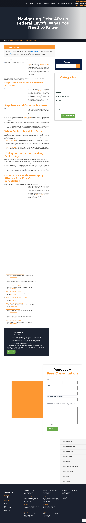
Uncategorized (59, 109)
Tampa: (63, 489)
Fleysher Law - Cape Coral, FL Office (14, 320)
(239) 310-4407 (27, 493)
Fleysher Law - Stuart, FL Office (13, 309)
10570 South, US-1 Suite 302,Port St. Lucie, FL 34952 (49, 506)
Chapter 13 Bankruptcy (11, 147)
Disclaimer (64, 498)
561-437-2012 (13, 288)
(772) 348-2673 (46, 516)
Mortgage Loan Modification (62, 96)
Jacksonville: (26, 504)
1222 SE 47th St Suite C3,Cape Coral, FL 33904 (29, 491)
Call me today (39, 194)
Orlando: (44, 489)
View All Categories (68, 115)
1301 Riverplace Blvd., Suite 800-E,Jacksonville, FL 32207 (31, 506)
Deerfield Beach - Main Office (30, 496)
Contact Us (69, 3)
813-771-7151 (13, 318)
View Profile (11, 352)
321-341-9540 (13, 294)
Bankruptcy (58, 84)
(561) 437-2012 (27, 516)
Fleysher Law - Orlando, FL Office (13, 291)
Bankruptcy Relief (7, 510)
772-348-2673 (13, 312)
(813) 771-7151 (65, 493)
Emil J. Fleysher (35, 51)
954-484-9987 (13, 277)
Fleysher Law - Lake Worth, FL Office (14, 285)
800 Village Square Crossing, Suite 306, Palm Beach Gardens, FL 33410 (51, 499)
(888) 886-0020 (9, 493)
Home (27, 3)
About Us (31, 3)
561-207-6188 (13, 300)
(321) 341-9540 (46, 493)
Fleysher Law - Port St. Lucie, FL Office (14, 303)
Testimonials (46, 3)
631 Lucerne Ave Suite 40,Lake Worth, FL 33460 (29, 514)
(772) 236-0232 (46, 509)
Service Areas (61, 3)
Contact (6, 511)
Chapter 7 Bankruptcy (11, 140)
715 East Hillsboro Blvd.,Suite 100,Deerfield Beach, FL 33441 (31, 499)
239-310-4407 (13, 323)
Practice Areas (38, 3)
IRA (30, 117)
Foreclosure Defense (8, 507)
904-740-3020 (13, 283)
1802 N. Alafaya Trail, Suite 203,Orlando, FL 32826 (50, 491)
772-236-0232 (13, 306)
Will (56, 105)
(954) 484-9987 (27, 501)
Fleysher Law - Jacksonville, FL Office (14, 280)
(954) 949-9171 (8, 497)
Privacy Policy (64, 497)
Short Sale (58, 100)
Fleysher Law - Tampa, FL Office (13, 315)
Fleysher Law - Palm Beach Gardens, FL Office (16, 297)
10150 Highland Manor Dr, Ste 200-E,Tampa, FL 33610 (70, 491)
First (48, 379)
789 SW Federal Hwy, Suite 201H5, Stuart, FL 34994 (50, 514)
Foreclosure (58, 92)
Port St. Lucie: (45, 504)
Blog (5, 506)
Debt (8, 40)
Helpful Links (6, 509)
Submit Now (52, 429)
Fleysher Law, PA (44, 64)
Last (63, 379)
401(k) (25, 117)
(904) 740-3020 (27, 509)
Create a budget (42, 90)
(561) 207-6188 (46, 501)
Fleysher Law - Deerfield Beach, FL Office (15, 274)
